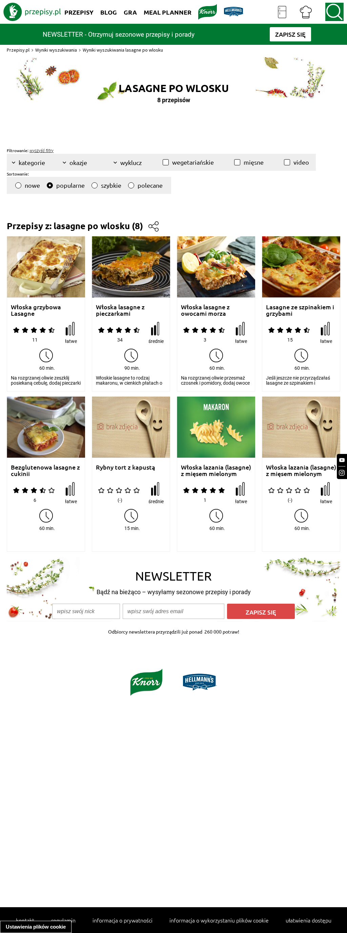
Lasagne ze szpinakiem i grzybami (300, 310)
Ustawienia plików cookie (36, 927)
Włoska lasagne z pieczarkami (120, 310)
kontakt (25, 920)
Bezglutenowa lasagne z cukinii (45, 470)
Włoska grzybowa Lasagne (36, 310)
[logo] (32, 12)
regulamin (63, 920)
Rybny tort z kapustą (125, 467)
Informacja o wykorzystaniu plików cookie (219, 920)
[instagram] (342, 472)
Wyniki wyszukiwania (56, 50)
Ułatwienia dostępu (308, 920)
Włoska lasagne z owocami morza (205, 310)
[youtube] (342, 460)
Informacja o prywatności (122, 920)
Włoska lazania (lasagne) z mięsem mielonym (216, 470)
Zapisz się (261, 612)
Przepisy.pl (18, 50)
